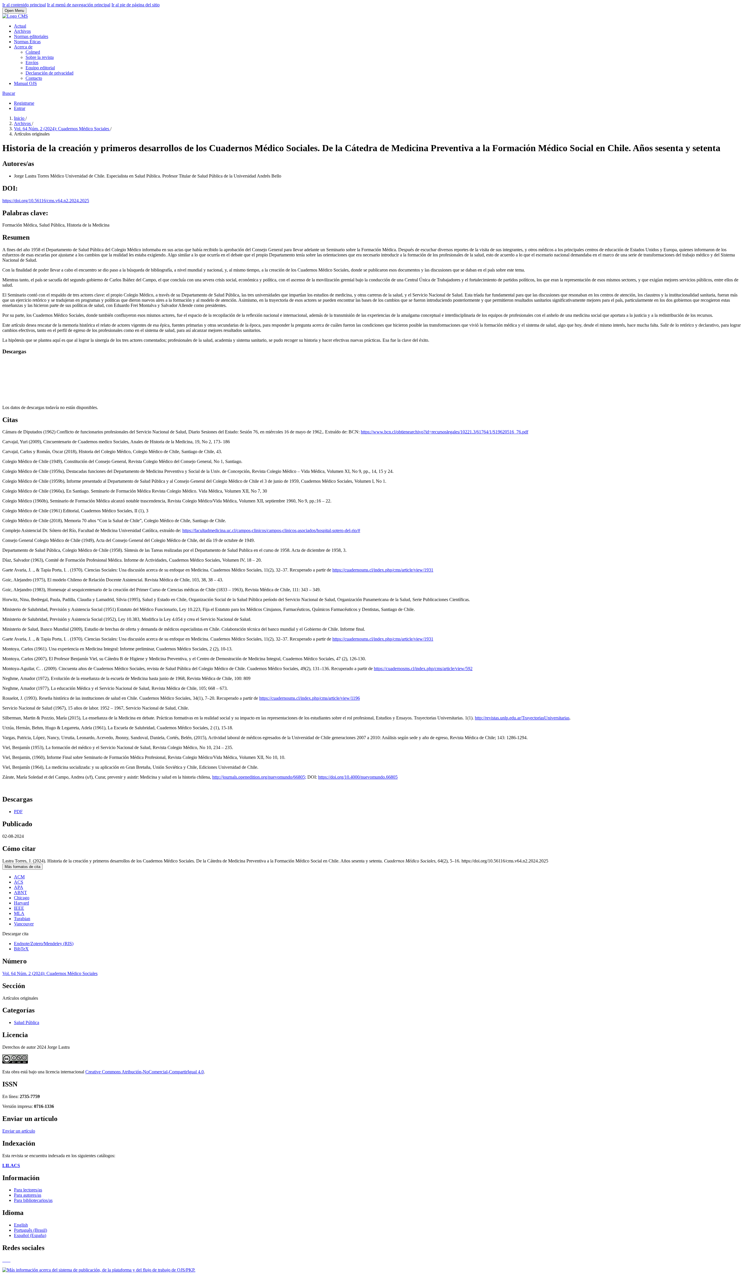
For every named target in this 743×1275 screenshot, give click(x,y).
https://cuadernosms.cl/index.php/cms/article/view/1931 (382, 569)
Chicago (21, 897)
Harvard (21, 902)
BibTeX (21, 948)
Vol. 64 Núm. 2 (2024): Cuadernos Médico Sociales (62, 128)
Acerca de (23, 46)
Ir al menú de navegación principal (78, 4)
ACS (18, 882)
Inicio (20, 118)
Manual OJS (25, 83)
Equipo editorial (40, 67)
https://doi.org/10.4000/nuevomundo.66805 (358, 777)
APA (18, 887)
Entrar (19, 108)
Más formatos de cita (22, 867)
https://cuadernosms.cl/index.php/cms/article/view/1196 (309, 698)
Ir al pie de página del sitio (135, 4)
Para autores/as (27, 1195)
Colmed (33, 52)
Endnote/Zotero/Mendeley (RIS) (43, 943)
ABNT (20, 892)
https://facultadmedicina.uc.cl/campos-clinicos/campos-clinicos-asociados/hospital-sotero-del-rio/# (271, 530)
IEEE (19, 908)
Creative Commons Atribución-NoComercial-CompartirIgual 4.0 (144, 1071)
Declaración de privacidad (49, 72)
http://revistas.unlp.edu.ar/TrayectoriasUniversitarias (522, 717)
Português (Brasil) (30, 1230)
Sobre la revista (40, 57)
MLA (19, 913)
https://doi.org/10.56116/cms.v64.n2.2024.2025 (45, 200)
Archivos (22, 31)
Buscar (8, 93)
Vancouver (24, 923)
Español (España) (30, 1235)
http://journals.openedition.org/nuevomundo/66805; (259, 777)
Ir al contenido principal (24, 4)
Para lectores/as (28, 1189)
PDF (18, 811)
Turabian (22, 918)
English (21, 1224)
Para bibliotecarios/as (33, 1200)
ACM (19, 876)
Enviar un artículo (18, 1130)
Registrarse (24, 103)
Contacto (34, 78)
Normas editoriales (31, 36)
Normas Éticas (27, 41)
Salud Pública (26, 1022)
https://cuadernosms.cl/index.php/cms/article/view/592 (423, 668)
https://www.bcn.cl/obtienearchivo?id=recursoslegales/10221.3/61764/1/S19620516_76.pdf (444, 431)
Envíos (32, 62)
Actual (20, 25)
